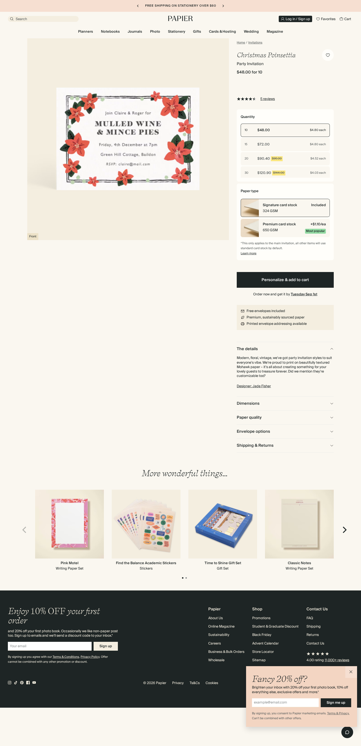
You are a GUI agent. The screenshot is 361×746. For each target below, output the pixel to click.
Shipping (313, 626)
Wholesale (216, 660)
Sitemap (259, 660)
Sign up (105, 646)
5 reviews (267, 99)
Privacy (178, 683)
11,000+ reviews (337, 660)
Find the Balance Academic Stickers (146, 563)
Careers (214, 643)
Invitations (255, 42)
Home (241, 42)
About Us (215, 618)
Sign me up (336, 703)
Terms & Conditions (66, 657)
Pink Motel (70, 563)
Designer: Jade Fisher (254, 386)
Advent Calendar (265, 643)
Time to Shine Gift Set (223, 563)
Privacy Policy (90, 657)
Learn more (248, 253)
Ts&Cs (195, 683)
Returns (312, 635)
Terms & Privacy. (338, 713)
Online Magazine (221, 626)
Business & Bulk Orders (226, 652)
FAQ (309, 618)
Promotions (261, 618)
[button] (351, 672)
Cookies (212, 683)
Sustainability (218, 635)
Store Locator (263, 652)
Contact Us (315, 643)
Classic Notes (299, 563)
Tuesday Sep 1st (304, 294)
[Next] (344, 529)
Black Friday (261, 635)
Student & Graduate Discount (275, 626)
